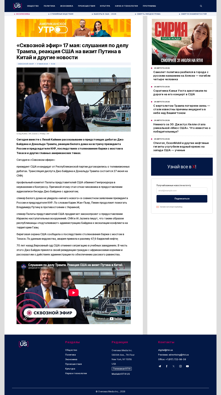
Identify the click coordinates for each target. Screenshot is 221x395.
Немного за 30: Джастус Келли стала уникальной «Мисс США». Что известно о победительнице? (182, 128)
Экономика (66, 6)
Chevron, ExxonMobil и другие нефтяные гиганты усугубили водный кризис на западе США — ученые (181, 146)
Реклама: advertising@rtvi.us (173, 355)
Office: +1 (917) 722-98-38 (172, 359)
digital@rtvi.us (165, 350)
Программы (149, 6)
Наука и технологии (126, 6)
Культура (105, 6)
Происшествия (86, 6)
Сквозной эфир (26, 64)
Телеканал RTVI (121, 368)
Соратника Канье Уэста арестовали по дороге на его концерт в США (180, 92)
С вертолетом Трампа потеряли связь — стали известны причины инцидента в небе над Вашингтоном (181, 109)
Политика (49, 6)
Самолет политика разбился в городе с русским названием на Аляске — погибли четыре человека (181, 75)
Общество (33, 6)
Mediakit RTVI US (121, 374)
